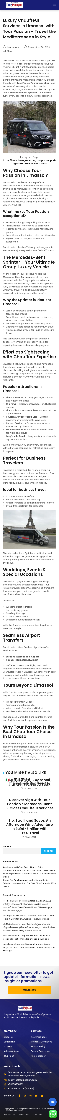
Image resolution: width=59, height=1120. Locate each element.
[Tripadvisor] (30, 1095)
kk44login (8, 900)
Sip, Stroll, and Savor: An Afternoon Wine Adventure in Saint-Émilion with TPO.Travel (29, 826)
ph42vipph (8, 924)
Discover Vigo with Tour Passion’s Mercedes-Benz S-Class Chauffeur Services (30, 804)
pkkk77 (6, 935)
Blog (9, 51)
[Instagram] (25, 1095)
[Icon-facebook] (19, 1095)
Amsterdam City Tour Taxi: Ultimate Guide (23, 867)
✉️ (53, 1102)
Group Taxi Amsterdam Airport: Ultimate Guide (25, 880)
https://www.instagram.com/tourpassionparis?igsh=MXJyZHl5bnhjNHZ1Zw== (29, 162)
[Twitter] (36, 1095)
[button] (54, 4)
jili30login (7, 915)
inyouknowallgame (12, 944)
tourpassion (13, 47)
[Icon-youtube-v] (41, 1095)
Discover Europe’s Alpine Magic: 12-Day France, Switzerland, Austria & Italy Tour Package (29, 947)
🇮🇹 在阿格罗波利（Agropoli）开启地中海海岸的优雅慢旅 (29, 782)
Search (7, 846)
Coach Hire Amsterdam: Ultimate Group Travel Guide (29, 870)
